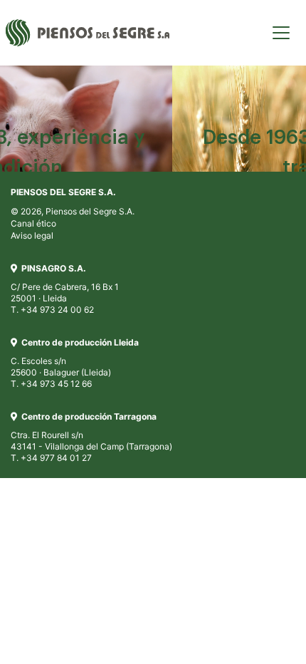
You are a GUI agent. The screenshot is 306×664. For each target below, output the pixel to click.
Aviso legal (32, 235)
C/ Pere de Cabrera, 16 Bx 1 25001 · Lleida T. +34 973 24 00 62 (65, 289)
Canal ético (33, 223)
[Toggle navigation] (281, 32)
